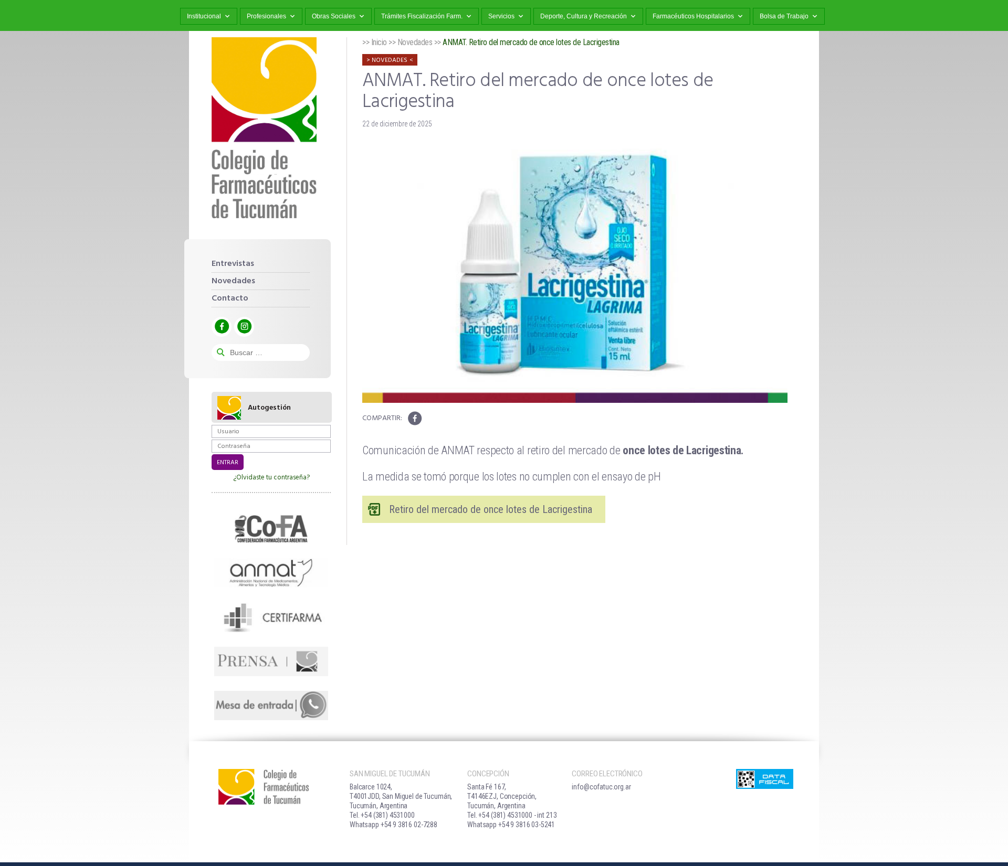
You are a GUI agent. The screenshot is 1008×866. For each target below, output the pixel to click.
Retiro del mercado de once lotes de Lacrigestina (491, 509)
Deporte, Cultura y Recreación (583, 16)
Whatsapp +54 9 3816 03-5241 (511, 824)
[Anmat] (271, 572)
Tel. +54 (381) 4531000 (382, 815)
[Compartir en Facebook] (414, 418)
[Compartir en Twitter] (431, 418)
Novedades (233, 281)
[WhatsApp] (271, 705)
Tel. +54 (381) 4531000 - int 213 (511, 815)
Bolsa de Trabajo (784, 16)
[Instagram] (244, 327)
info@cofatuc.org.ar (601, 787)
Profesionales (266, 16)
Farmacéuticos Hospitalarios (693, 16)
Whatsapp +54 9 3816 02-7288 (393, 824)
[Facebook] (222, 327)
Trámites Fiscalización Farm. (422, 16)
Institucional (204, 16)
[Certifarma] (271, 617)
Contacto (230, 298)
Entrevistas (233, 264)
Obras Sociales (333, 16)
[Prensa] (271, 661)
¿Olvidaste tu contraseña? (271, 477)
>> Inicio (374, 42)
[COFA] (271, 528)
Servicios (501, 16)
